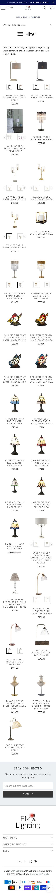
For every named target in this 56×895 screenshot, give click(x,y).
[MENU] (1, 8)
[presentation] (25, 137)
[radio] (9, 87)
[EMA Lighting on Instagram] (30, 861)
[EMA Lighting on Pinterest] (36, 861)
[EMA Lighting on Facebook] (25, 861)
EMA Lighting (17, 870)
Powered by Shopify (39, 874)
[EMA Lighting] (28, 8)
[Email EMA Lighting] (19, 861)
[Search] (44, 8)
